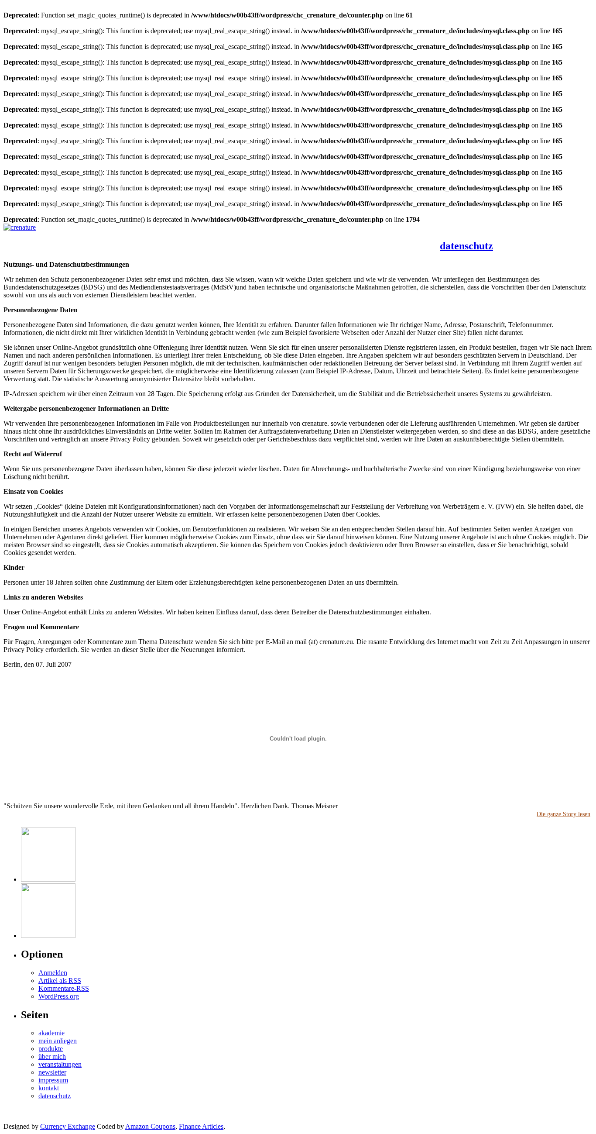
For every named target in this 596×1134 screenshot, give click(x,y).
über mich (105, 236)
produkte (193, 236)
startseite (22, 236)
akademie (227, 236)
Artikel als (59, 980)
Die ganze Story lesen (563, 814)
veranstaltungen (150, 236)
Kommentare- (63, 988)
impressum (53, 1080)
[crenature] (19, 227)
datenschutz (466, 246)
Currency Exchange (67, 1126)
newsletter (264, 236)
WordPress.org (58, 996)
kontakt (297, 236)
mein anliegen (63, 236)
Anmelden (52, 972)
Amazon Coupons (150, 1126)
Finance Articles (201, 1126)
